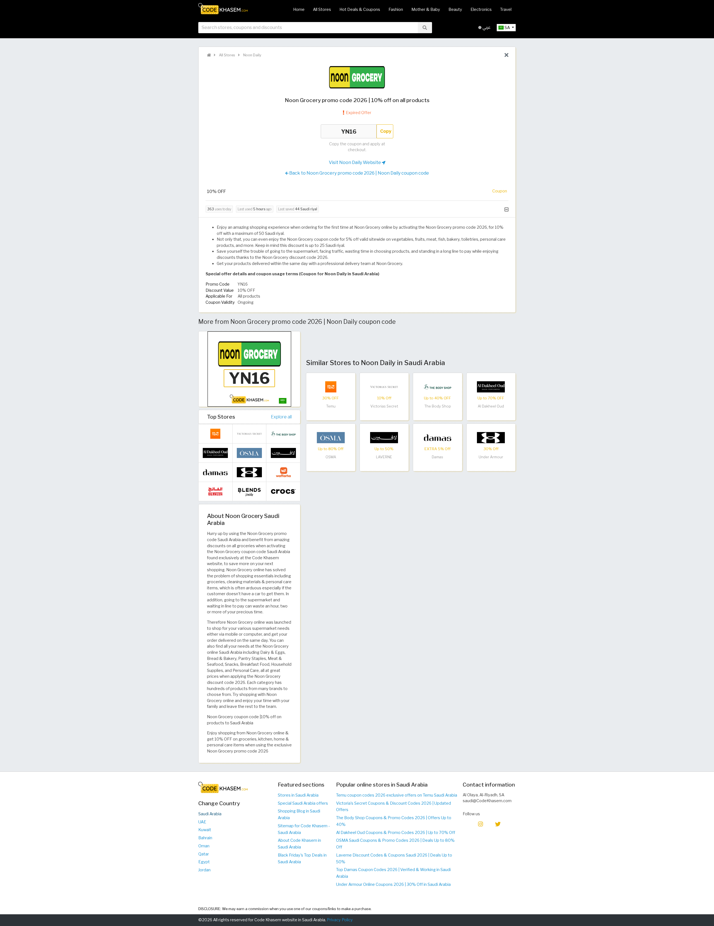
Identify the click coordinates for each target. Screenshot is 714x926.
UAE (202, 821)
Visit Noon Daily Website (355, 162)
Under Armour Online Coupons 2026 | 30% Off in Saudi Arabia (393, 884)
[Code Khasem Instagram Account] (481, 823)
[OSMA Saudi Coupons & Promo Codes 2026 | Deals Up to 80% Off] (331, 437)
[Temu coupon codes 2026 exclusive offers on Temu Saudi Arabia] (331, 386)
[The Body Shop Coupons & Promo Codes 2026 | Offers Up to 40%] (438, 386)
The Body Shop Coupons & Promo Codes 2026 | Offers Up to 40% (393, 821)
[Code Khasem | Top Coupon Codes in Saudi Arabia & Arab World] (209, 55)
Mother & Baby (425, 9)
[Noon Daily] (357, 76)
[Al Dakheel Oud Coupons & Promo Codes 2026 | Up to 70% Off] (491, 386)
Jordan (204, 869)
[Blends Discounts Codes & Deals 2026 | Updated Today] (249, 491)
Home (299, 9)
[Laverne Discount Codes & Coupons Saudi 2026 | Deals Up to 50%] (384, 437)
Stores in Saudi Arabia (298, 795)
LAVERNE (384, 457)
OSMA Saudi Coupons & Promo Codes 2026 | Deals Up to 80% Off (395, 844)
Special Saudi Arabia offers (303, 803)
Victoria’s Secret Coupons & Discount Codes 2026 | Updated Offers (393, 806)
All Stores (322, 9)
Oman (203, 845)
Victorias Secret (384, 406)
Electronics (481, 9)
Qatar (203, 854)
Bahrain (205, 837)
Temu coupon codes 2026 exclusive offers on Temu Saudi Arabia (396, 795)
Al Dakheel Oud (491, 406)
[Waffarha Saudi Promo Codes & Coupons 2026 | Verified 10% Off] (283, 471)
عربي (486, 27)
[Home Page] (223, 8)
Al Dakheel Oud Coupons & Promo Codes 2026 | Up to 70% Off (395, 832)
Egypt (204, 861)
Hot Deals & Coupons (359, 9)
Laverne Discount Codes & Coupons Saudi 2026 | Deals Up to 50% (394, 858)
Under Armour (491, 457)
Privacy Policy (340, 919)
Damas (437, 457)
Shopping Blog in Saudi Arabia (299, 814)
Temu (331, 406)
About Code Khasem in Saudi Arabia (299, 844)
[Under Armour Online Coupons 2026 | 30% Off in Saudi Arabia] (491, 437)
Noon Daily (251, 55)
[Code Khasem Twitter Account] (498, 823)
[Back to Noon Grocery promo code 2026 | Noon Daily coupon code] (506, 55)
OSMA (330, 457)
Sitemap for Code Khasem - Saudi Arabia (304, 829)
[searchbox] (308, 27)
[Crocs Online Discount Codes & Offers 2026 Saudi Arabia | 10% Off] (283, 491)
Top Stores (221, 416)
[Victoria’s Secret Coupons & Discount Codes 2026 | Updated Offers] (384, 386)
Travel (506, 9)
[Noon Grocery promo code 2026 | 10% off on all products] (249, 368)
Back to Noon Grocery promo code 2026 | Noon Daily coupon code (358, 173)
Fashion (396, 9)
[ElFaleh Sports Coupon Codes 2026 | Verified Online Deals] (215, 491)
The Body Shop (437, 406)
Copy (385, 131)
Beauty (455, 9)
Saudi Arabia (209, 813)
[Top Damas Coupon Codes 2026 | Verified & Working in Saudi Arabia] (438, 437)
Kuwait (204, 829)
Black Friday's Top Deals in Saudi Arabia (302, 858)
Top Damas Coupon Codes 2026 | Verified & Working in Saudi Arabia (393, 873)
